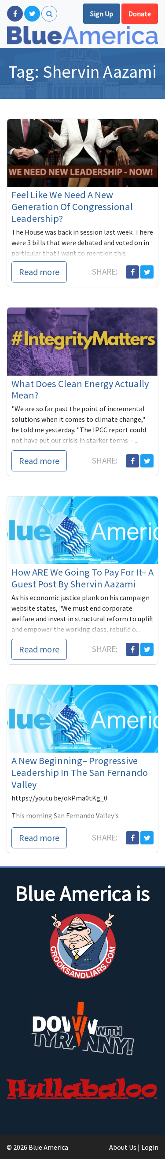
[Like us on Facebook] (15, 14)
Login (149, 1147)
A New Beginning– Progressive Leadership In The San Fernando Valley (79, 772)
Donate (139, 13)
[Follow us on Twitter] (32, 14)
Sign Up (101, 13)
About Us (122, 1147)
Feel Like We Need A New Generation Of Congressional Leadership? (72, 206)
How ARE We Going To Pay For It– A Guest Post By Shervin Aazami (82, 578)
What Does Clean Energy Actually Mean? (80, 389)
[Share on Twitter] (147, 272)
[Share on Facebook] (132, 272)
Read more (39, 271)
